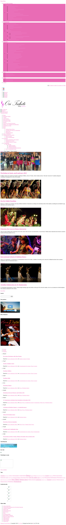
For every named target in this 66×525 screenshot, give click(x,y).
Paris (43, 477)
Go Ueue (20, 523)
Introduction (3, 477)
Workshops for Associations (14, 61)
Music (27, 477)
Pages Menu (3, 1)
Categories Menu (4, 113)
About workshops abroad (13, 66)
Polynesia (59, 477)
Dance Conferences (12, 51)
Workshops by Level (10, 53)
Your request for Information (14, 63)
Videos (4, 77)
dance (28, 475)
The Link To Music (12, 17)
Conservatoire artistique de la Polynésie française (13, 507)
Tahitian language (31, 479)
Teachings (8, 30)
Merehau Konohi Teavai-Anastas (15, 27)
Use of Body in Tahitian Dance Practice (16, 45)
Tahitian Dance (9, 20)
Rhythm (9, 479)
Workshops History (7, 385)
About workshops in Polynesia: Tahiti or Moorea (18, 67)
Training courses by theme (11, 42)
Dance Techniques (12, 44)
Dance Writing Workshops (13, 47)
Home (4, 115)
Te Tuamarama (6, 21)
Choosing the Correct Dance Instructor (16, 10)
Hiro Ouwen (5, 511)
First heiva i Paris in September (10, 421)
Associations (7, 475)
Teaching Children (12, 9)
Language (15, 477)
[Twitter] (9, 497)
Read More (3, 179)
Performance (54, 477)
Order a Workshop (9, 62)
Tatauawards (5, 521)
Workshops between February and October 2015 (13, 392)
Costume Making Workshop (14, 49)
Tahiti (17, 479)
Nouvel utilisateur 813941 (12, 358)
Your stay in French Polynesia (14, 68)
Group (47, 475)
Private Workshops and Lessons (12, 59)
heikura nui (51, 475)
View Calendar (4, 469)
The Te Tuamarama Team (11, 24)
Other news (8, 76)
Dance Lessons (9, 5)
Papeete (41, 477)
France (35, 475)
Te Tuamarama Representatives (14, 32)
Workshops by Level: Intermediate (15, 56)
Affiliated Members (12, 39)
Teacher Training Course (13, 11)
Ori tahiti (34, 477)
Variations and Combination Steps (15, 19)
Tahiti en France (6, 517)
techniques (38, 479)
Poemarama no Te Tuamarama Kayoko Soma (20, 37)
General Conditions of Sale (13, 70)
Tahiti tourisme (6, 520)
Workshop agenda (12, 69)
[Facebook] (9, 488)
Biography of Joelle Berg (11, 4)
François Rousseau (7, 510)
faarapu (32, 475)
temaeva (43, 479)
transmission (54, 479)
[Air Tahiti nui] (4, 109)
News (4, 72)
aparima (3, 475)
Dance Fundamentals (10, 12)
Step (13, 479)
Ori (30, 477)
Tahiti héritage (6, 518)
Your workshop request (13, 65)
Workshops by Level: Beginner (14, 55)
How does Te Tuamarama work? (12, 40)
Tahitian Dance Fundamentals (14, 13)
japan (7, 477)
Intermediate (59, 475)
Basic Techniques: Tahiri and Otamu (15, 14)
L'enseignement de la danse (8, 135)
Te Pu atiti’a (10, 28)
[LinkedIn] (9, 494)
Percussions (47, 477)
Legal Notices (6, 118)
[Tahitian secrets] (4, 111)
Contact (4, 82)
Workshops (5, 41)
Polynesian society (5, 479)
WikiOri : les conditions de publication (11, 124)
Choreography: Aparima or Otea (14, 46)
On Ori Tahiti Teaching (8, 3)
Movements (23, 477)
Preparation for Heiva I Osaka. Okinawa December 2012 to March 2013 (19, 436)
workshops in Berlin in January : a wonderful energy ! (15, 407)
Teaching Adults (11, 7)
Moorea (19, 477)
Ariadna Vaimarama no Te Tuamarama (19, 33)
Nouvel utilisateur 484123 (12, 388)
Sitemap (4, 122)
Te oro (46, 479)
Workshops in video (10, 79)
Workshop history (9, 73)
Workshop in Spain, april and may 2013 (14, 173)
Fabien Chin (5, 509)
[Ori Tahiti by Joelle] (13, 108)
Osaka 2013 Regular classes (9, 414)
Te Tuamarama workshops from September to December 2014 (16, 400)
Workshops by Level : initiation (14, 54)
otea (38, 477)
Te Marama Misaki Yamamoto (17, 38)
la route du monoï (6, 514)
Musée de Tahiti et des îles (8, 516)
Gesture (43, 475)
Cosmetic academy (7, 508)
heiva (54, 475)
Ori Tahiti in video (9, 80)
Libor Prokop (11, 26)
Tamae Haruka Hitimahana (16, 34)
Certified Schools (11, 35)
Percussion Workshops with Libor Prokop (16, 48)
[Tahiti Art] (3, 110)
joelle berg (10, 477)
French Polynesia (39, 475)
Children (10, 475)
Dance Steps (10, 18)
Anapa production (6, 506)
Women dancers (60, 479)
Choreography (15, 475)
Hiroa (4, 513)
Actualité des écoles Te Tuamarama (13, 130)
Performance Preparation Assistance (15, 52)
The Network (8, 31)
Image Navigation (9, 81)
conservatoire (22, 475)
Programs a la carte (12, 60)
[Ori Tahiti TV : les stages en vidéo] (56, 85)
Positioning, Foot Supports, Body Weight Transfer (18, 16)
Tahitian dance (23, 479)
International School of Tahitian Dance (13, 23)
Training (49, 479)
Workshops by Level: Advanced (14, 58)
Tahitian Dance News (10, 75)
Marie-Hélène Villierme (8, 515)
